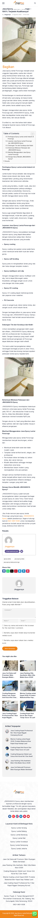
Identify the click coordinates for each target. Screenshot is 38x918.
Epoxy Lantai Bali (19, 838)
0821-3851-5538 (14, 521)
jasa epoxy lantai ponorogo (12, 562)
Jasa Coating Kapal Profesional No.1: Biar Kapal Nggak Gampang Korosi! (10, 716)
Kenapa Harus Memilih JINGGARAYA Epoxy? (19, 158)
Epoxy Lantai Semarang (19, 845)
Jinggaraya (9, 546)
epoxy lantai (7, 559)
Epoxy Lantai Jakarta (19, 849)
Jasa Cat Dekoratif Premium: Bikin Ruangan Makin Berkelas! (9, 675)
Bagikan (8, 67)
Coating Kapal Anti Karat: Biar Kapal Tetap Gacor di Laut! (27, 715)
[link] (9, 816)
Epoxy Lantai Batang (19, 831)
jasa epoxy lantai (19, 559)
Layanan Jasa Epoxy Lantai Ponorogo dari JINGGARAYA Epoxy (20, 142)
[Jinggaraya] (19, 587)
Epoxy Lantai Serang (19, 828)
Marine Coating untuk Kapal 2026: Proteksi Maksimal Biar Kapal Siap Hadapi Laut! (28, 695)
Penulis (7, 161)
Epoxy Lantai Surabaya (19, 842)
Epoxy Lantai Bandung (19, 835)
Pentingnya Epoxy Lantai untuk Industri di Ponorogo (21, 138)
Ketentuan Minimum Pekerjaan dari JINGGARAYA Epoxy (19, 149)
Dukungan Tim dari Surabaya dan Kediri (20, 145)
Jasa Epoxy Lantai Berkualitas (23, 913)
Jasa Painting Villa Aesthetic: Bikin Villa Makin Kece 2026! (27, 675)
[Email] (21, 551)
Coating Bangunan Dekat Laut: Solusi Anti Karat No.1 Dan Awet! (9, 695)
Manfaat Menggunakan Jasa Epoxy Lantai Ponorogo (19, 153)
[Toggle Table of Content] (31, 134)
